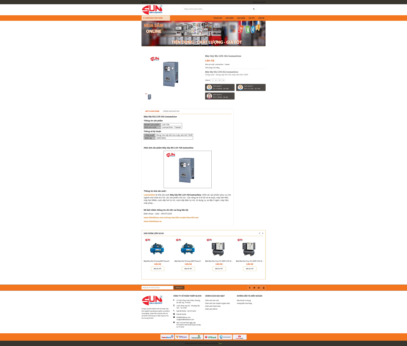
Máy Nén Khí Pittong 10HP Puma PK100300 (190, 261)
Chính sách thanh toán (212, 306)
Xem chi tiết (157, 269)
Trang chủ (217, 18)
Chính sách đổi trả (211, 309)
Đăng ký (153, 2)
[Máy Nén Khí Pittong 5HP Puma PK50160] (157, 248)
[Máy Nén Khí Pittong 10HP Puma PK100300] (188, 248)
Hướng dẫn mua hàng (244, 303)
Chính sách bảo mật (212, 300)
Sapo (220, 343)
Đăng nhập (144, 2)
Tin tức (252, 18)
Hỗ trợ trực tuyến (260, 2)
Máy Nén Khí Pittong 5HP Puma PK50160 (159, 261)
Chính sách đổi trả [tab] (171, 111)
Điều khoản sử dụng (244, 300)
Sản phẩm (241, 18)
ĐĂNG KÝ (179, 288)
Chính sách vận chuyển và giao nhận (217, 303)
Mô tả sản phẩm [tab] (152, 111)
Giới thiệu (229, 18)
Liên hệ (261, 18)
